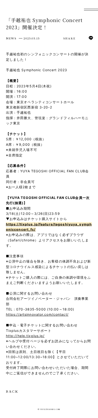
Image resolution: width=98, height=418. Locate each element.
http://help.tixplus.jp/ (25, 336)
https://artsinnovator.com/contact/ (37, 314)
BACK (12, 391)
